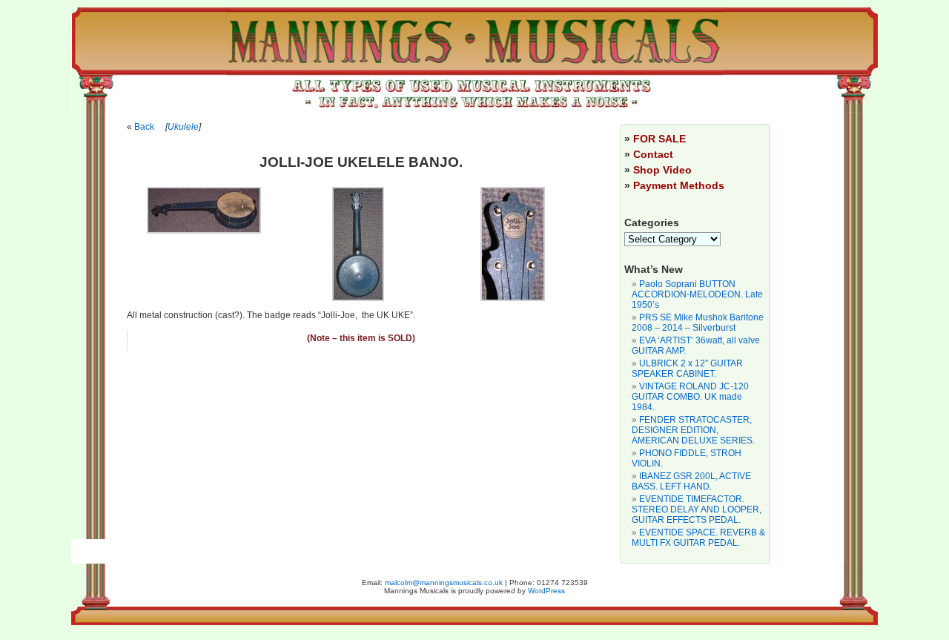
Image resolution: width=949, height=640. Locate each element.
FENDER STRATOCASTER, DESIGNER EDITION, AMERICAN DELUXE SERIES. (693, 430)
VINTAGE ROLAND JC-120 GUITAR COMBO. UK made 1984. (690, 396)
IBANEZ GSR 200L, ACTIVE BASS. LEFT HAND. (691, 481)
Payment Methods (678, 185)
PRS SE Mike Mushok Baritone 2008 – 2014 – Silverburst (698, 322)
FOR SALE (659, 139)
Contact (653, 154)
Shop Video (662, 170)
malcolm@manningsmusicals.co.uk (444, 582)
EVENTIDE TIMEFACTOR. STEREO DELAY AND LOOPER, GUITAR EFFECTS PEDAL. (696, 509)
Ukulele (183, 127)
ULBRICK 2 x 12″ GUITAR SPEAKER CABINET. (687, 368)
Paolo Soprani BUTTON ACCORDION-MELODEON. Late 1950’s (697, 294)
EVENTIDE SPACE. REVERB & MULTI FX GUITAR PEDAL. (698, 537)
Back (144, 127)
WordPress (546, 591)
